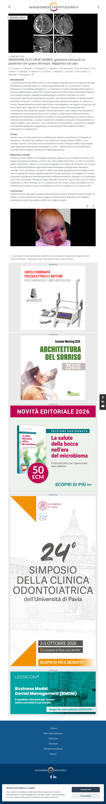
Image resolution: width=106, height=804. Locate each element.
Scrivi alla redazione (53, 733)
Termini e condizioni (53, 749)
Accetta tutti (86, 789)
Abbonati (53, 743)
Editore (53, 728)
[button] (87, 206)
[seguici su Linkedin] (54, 778)
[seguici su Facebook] (51, 778)
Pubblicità (53, 738)
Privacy (53, 754)
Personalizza (86, 796)
